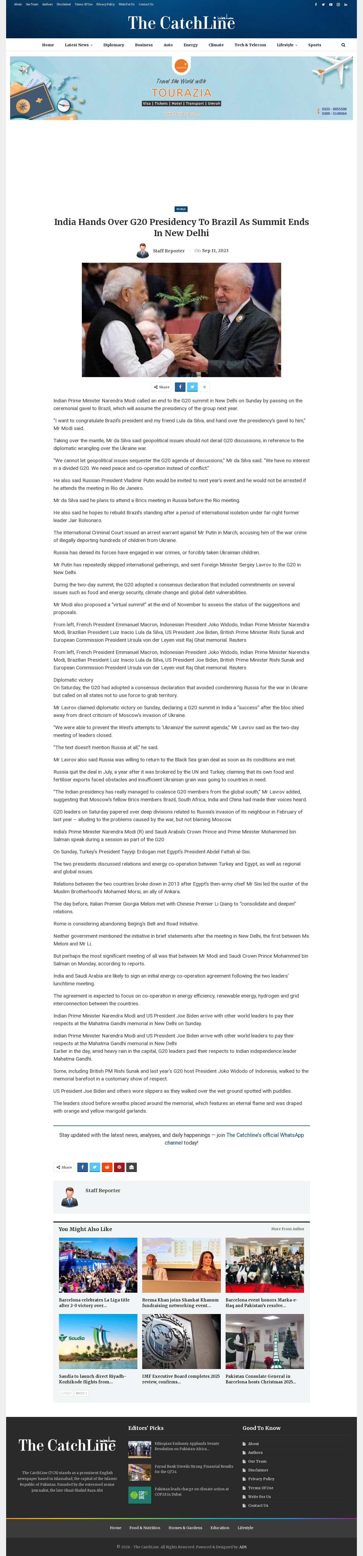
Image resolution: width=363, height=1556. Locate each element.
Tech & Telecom (250, 45)
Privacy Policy (105, 4)
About (18, 4)
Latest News (77, 45)
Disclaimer (64, 4)
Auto (168, 45)
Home (48, 45)
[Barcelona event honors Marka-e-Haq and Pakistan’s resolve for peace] (265, 1265)
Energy (191, 45)
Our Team (32, 4)
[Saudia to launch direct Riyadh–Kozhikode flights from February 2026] (98, 1341)
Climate (216, 45)
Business (144, 45)
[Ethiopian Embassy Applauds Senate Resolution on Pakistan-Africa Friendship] (139, 1449)
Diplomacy (113, 45)
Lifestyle (285, 45)
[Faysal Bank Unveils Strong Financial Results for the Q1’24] (139, 1472)
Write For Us (127, 4)
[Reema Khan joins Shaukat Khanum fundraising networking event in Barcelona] (181, 1265)
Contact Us (146, 4)
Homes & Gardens (185, 1527)
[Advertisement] (181, 160)
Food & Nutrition (144, 1527)
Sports (314, 45)
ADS (243, 1547)
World (181, 209)
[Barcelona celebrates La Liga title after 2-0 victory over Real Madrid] (98, 1265)
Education (219, 1527)
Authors (47, 4)
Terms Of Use (83, 4)
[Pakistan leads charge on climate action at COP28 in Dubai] (139, 1495)
